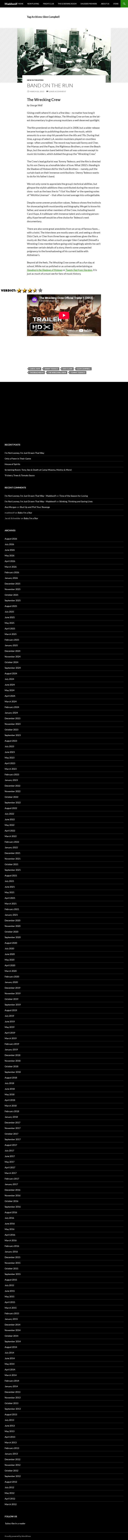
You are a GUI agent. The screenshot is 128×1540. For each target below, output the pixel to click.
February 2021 (12, 909)
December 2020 (12, 920)
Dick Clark (68, 369)
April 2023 (10, 763)
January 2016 (11, 1251)
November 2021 (12, 858)
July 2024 (9, 679)
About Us (105, 4)
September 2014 (13, 1341)
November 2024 (12, 656)
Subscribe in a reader (15, 1523)
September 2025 (13, 600)
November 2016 (12, 1195)
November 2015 (12, 1263)
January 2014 (11, 1386)
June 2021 (10, 886)
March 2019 (11, 1038)
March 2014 (11, 1375)
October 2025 (11, 594)
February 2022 (12, 841)
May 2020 (9, 959)
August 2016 (11, 1212)
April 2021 (10, 898)
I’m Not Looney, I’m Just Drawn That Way (24, 453)
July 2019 (9, 1016)
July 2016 (9, 1218)
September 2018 (13, 1072)
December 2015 (12, 1257)
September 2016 (13, 1206)
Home (20, 4)
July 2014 (9, 1352)
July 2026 (9, 544)
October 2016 (11, 1201)
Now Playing (33, 4)
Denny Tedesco (51, 369)
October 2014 (11, 1335)
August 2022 (11, 808)
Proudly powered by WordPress (18, 1536)
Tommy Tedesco (78, 372)
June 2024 (10, 684)
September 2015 (13, 1274)
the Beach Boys (37, 372)
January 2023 (11, 780)
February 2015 (12, 1313)
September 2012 (13, 1476)
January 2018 (11, 1117)
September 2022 (13, 802)
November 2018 (12, 1060)
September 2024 (13, 667)
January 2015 (11, 1319)
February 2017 (12, 1178)
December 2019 (12, 987)
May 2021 (9, 892)
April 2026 (10, 561)
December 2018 (12, 1055)
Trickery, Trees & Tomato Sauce (19, 475)
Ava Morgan (10, 507)
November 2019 (12, 993)
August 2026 (11, 538)
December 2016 (12, 1190)
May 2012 (9, 1493)
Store (115, 4)
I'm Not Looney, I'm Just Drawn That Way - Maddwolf (30, 495)
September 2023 (13, 735)
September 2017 (13, 1139)
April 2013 (10, 1437)
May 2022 (9, 825)
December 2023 (12, 718)
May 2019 (9, 1027)
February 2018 (12, 1111)
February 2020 (12, 976)
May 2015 (9, 1296)
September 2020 (13, 937)
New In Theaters (35, 80)
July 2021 (9, 881)
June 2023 (10, 752)
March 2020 (11, 971)
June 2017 (10, 1156)
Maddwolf (11, 3)
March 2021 (11, 903)
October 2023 (11, 729)
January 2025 (11, 645)
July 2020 (9, 948)
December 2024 (12, 651)
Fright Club (48, 4)
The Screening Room (67, 4)
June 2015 (10, 1291)
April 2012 (10, 1498)
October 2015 (11, 1268)
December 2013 (12, 1392)
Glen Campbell (84, 369)
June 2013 (10, 1425)
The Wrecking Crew (57, 372)
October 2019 (11, 999)
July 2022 (9, 813)
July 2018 (9, 1083)
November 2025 (12, 589)
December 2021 (12, 853)
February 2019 (12, 1044)
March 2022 (11, 836)
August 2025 (11, 606)
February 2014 (12, 1380)
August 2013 (11, 1414)
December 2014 (12, 1324)
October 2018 (11, 1066)
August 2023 (11, 740)
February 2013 (12, 1448)
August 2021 (11, 875)
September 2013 (13, 1408)
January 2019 (11, 1049)
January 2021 (11, 914)
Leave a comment (57, 91)
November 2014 (12, 1330)
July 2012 (9, 1487)
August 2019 (11, 1010)
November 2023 (12, 724)
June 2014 (10, 1358)
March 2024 (11, 701)
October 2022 (11, 797)
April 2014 (10, 1369)
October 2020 (11, 931)
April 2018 (10, 1100)
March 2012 (11, 1504)
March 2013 (11, 1442)
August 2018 (11, 1077)
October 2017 (11, 1133)
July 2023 (9, 746)
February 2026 (12, 572)
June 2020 (10, 954)
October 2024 (11, 662)
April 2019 (10, 1032)
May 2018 (9, 1094)
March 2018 (11, 1105)
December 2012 (12, 1459)
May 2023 (9, 757)
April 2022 (10, 830)
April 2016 (10, 1234)
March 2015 (11, 1307)
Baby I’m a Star (25, 512)
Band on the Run (50, 85)
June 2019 (10, 1021)
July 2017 (9, 1150)
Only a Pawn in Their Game (18, 458)
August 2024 (11, 673)
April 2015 (10, 1302)
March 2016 (11, 1240)
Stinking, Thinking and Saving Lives (76, 501)
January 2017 (11, 1184)
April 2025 (10, 628)
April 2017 (10, 1167)
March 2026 (11, 566)
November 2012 (12, 1465)
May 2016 (9, 1229)
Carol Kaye (35, 369)
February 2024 (12, 707)
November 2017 (12, 1128)
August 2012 (11, 1481)
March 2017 (11, 1173)
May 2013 (9, 1431)
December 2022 (12, 785)
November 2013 (12, 1397)
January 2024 (11, 712)
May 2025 (9, 623)
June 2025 (10, 617)
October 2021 (11, 864)
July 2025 (9, 611)
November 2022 (12, 791)
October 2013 (11, 1403)
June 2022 (10, 819)
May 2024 (9, 690)
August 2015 (11, 1279)
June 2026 (10, 550)
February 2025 (12, 639)
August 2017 (11, 1145)
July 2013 (9, 1420)
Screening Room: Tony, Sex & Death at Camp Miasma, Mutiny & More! (38, 469)
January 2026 (11, 578)
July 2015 (9, 1285)
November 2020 (12, 926)
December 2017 (12, 1122)
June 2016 (10, 1223)
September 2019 (13, 1004)
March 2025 (11, 634)
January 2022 (11, 847)
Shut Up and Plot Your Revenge (35, 507)
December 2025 (12, 583)
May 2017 (9, 1161)
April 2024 (10, 696)
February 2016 (12, 1246)
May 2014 (9, 1364)
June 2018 (10, 1088)
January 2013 (11, 1453)
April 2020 (10, 965)
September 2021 (13, 870)
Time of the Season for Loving (73, 495)
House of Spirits (12, 464)
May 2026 (9, 555)
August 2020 (11, 943)
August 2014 (11, 1347)
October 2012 (11, 1470)
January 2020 (11, 982)
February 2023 (12, 774)
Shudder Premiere (89, 4)
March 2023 (11, 769)
